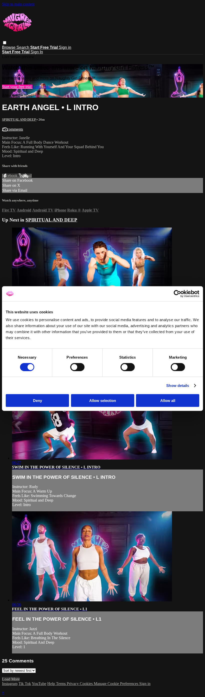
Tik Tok (24, 683)
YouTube (39, 683)
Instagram (10, 683)
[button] (4, 42)
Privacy (73, 683)
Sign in (65, 47)
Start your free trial (17, 87)
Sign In (36, 52)
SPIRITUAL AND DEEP (19, 119)
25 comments (12, 129)
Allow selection (102, 400)
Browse (9, 47)
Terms (61, 683)
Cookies (87, 683)
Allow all (167, 400)
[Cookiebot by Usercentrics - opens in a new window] (177, 293)
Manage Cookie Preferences (116, 683)
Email (27, 175)
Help (51, 683)
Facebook (10, 175)
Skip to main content (18, 4)
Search (23, 47)
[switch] (77, 367)
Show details (177, 385)
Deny (37, 400)
